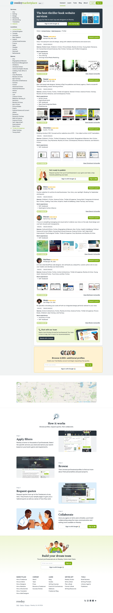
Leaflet (80, 401)
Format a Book (69, 586)
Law (13, 94)
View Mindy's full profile (92, 323)
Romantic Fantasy (18, 116)
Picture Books (16, 106)
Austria (14, 49)
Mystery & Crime (17, 76)
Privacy (27, 605)
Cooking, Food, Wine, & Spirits (19, 72)
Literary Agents (86, 584)
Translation (16, 22)
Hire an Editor (20, 582)
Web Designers (56, 31)
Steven (46, 217)
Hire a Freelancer (21, 579)
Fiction (14, 84)
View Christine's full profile (91, 163)
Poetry (14, 108)
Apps (40, 3)
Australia (15, 35)
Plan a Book (68, 584)
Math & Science (17, 118)
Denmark (15, 51)
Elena (45, 187)
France (14, 43)
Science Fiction (17, 120)
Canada (14, 33)
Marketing (15, 18)
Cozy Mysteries (17, 75)
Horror (14, 92)
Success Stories (38, 589)
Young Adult (16, 132)
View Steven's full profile (92, 254)
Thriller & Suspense (18, 128)
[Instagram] (88, 601)
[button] (19, 384)
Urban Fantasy (17, 130)
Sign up (99, 3)
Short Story (16, 126)
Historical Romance (18, 88)
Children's (15, 65)
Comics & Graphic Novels (20, 69)
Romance (15, 114)
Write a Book (69, 582)
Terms (22, 605)
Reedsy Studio (69, 579)
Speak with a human (46, 338)
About (86, 3)
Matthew (47, 260)
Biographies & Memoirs (19, 61)
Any (13, 12)
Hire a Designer (21, 584)
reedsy (25, 3)
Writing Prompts (86, 582)
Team (34, 582)
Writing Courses (54, 584)
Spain (14, 45)
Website (14, 24)
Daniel (45, 79)
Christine (47, 128)
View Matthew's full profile (91, 295)
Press (34, 584)
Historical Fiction (17, 86)
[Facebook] (93, 601)
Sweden (15, 47)
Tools (75, 3)
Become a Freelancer (39, 586)
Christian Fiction (17, 67)
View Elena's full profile (93, 211)
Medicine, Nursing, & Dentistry (18, 99)
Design (14, 16)
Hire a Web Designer (22, 593)
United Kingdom (17, 31)
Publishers (84, 586)
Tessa (45, 36)
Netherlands (16, 53)
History (14, 90)
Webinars (51, 589)
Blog (80, 3)
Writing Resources (70, 589)
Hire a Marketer (21, 586)
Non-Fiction (16, 104)
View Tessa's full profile (93, 74)
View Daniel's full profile (92, 122)
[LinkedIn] (90, 601)
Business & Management (20, 63)
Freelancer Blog (53, 591)
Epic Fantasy (16, 78)
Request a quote (94, 37)
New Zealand (16, 37)
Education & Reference (19, 80)
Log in (92, 3)
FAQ (17, 605)
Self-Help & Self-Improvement (17, 123)
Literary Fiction (17, 96)
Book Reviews (85, 579)
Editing (14, 14)
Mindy (45, 300)
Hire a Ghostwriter (22, 589)
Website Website (48, 44)
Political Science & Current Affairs (20, 111)
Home (38, 31)
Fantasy (15, 82)
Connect (62, 3)
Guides (51, 582)
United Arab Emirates (19, 41)
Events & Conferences (56, 586)
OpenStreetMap (86, 401)
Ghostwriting (16, 20)
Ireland (14, 39)
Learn (69, 3)
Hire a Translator (21, 591)
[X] (85, 601)
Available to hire (41, 73)
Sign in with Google (51, 24)
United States (16, 29)
